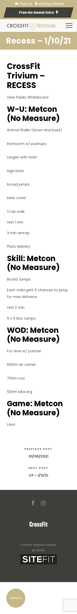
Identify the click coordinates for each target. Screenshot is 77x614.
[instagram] (43, 503)
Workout (16, 598)
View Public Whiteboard (27, 97)
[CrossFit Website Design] (38, 559)
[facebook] (33, 503)
